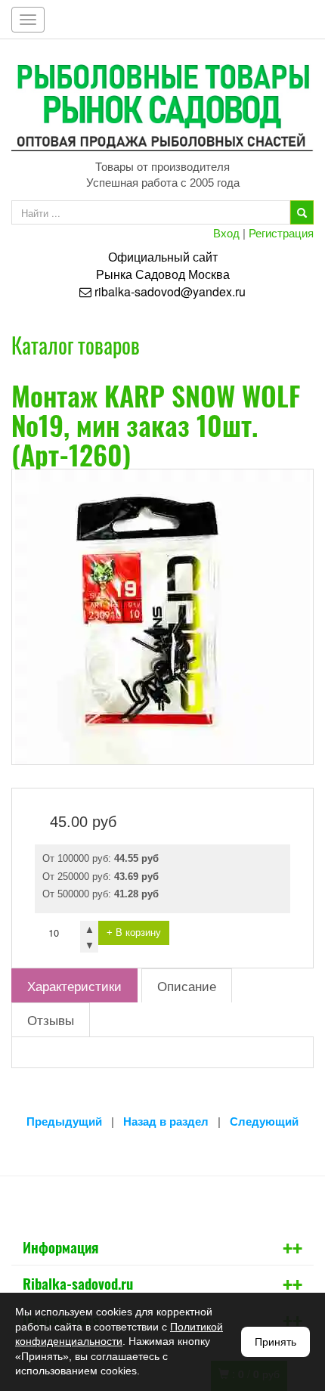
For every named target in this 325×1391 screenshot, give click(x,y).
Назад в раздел (166, 1121)
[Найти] (302, 212)
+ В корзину (134, 932)
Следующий (264, 1121)
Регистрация (281, 232)
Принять (275, 1342)
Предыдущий (64, 1121)
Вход (226, 232)
